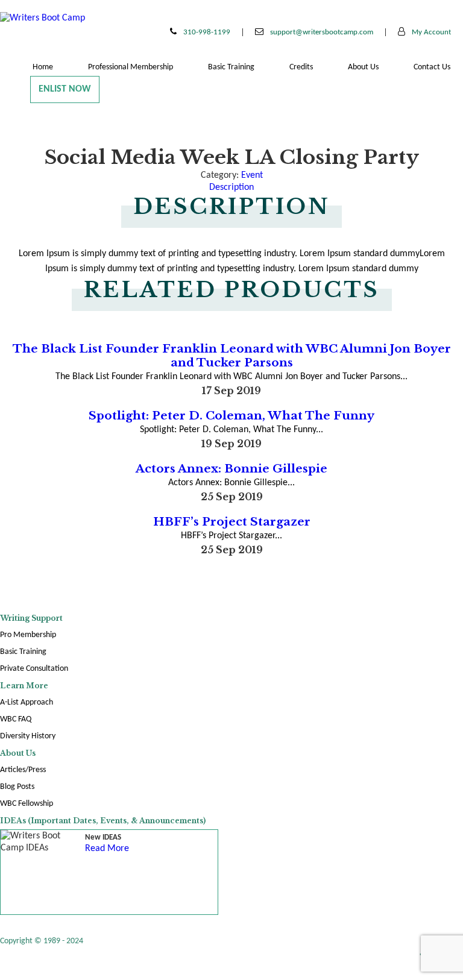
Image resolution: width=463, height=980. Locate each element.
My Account (430, 32)
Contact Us (432, 67)
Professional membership (130, 67)
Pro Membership (28, 634)
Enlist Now (65, 89)
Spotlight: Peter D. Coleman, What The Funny (231, 415)
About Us (363, 67)
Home (43, 67)
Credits (301, 67)
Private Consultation (34, 668)
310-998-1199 (205, 32)
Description (231, 187)
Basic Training (231, 67)
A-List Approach (26, 702)
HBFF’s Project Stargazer (231, 522)
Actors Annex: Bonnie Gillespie (231, 469)
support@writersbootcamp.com (320, 32)
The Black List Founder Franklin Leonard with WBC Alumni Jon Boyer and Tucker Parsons (232, 355)
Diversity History (27, 736)
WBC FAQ (15, 719)
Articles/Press (23, 769)
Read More (107, 848)
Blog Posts (17, 786)
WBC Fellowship (26, 803)
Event (252, 175)
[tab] (231, 187)
